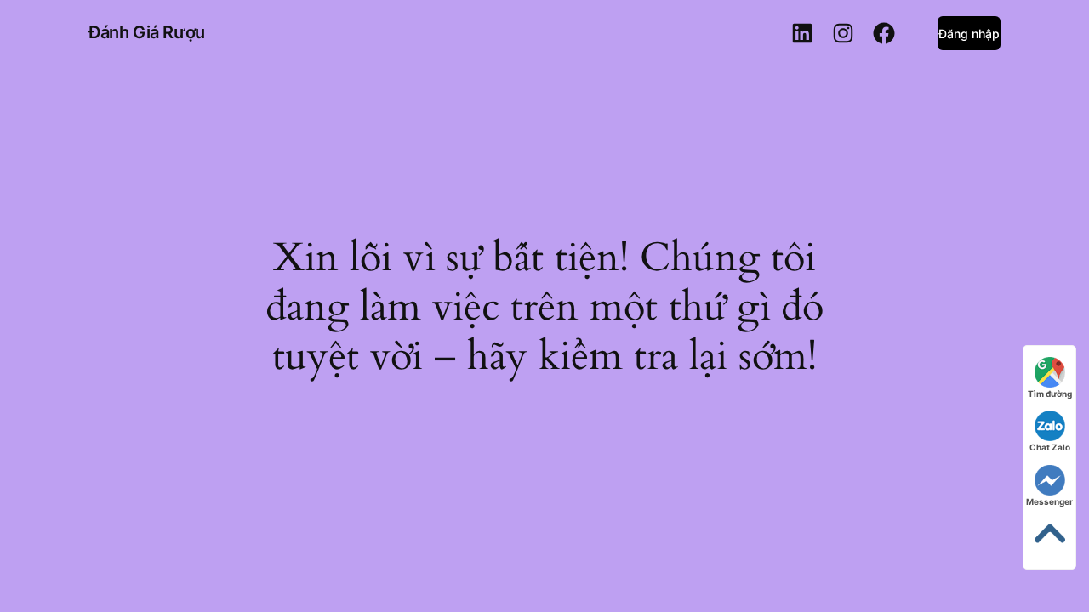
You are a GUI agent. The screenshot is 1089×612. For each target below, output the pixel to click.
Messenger (1049, 501)
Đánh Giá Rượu (146, 32)
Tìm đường (1050, 393)
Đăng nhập (969, 33)
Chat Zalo (1049, 447)
